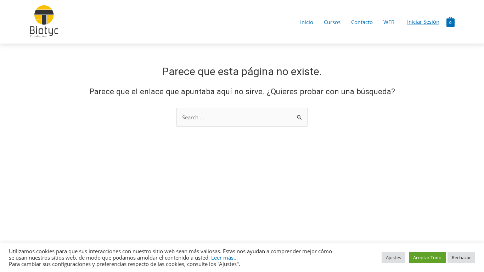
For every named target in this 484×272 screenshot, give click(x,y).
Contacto (362, 22)
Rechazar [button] (461, 257)
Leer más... (224, 257)
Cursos (332, 22)
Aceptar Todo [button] (427, 257)
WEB (389, 22)
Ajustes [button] (393, 257)
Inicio (306, 22)
